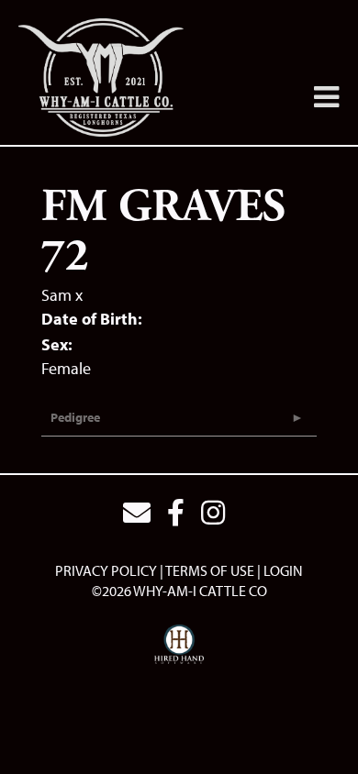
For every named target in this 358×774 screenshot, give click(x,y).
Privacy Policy (106, 570)
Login (283, 570)
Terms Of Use (209, 570)
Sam (56, 294)
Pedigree (75, 417)
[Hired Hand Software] (179, 645)
